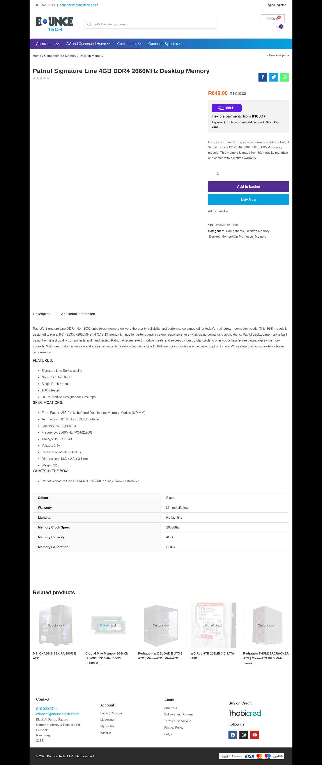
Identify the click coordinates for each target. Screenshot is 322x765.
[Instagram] (243, 735)
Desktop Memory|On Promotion (231, 236)
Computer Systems (163, 44)
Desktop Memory (91, 55)
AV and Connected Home (86, 44)
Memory (70, 55)
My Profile (107, 726)
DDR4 (170, 547)
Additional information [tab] (78, 314)
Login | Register (111, 713)
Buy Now (248, 199)
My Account (108, 719)
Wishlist (105, 733)
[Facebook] (232, 735)
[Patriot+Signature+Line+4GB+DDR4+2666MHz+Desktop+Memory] (273, 77)
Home (37, 55)
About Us (170, 708)
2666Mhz (173, 527)
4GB (169, 537)
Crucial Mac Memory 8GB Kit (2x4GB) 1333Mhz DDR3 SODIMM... (106, 658)
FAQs (168, 734)
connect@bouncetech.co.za (79, 5)
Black (170, 498)
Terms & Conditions (177, 721)
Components (127, 44)
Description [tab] (42, 314)
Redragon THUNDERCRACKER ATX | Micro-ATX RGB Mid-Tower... (266, 658)
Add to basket (248, 187)
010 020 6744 (47, 709)
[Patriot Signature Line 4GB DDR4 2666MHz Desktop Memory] (262, 77)
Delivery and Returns (178, 714)
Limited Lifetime (177, 507)
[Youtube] (254, 735)
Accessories (46, 44)
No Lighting (174, 517)
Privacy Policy (173, 727)
